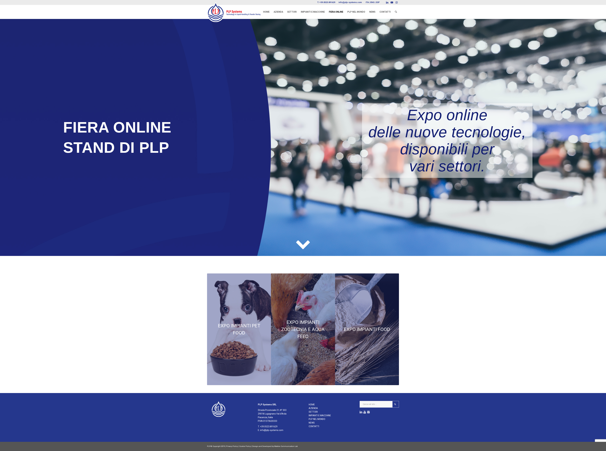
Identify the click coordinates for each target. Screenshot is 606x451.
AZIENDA (313, 408)
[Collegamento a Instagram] (396, 2)
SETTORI (313, 412)
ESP (378, 2)
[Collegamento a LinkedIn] (387, 2)
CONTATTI (314, 426)
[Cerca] (396, 12)
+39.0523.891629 (327, 2)
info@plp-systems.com (350, 2)
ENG (372, 2)
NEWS (312, 422)
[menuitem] (266, 12)
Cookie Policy (245, 446)
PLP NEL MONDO (317, 419)
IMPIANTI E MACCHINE (320, 415)
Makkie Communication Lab (286, 446)
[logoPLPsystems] (236, 9)
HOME (312, 404)
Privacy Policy (232, 446)
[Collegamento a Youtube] (391, 2)
